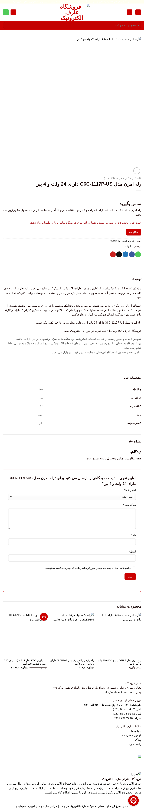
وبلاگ (138, 739)
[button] (138, 12)
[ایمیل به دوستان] (119, 254)
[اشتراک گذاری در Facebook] (132, 254)
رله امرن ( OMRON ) (115, 178)
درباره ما (136, 730)
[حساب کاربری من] (129, 12)
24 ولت (128, 246)
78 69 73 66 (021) (124, 713)
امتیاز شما (130, 490)
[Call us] (6, 12)
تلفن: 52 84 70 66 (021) (127, 709)
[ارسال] (6, 25)
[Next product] (138, 196)
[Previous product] (131, 196)
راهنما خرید (134, 744)
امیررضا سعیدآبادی (25, 806)
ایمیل (132, 551)
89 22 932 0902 (124, 718)
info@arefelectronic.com (119, 692)
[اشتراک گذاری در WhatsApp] (138, 254)
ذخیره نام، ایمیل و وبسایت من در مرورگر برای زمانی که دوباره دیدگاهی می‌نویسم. (87, 568)
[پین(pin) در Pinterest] (113, 254)
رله (131, 178)
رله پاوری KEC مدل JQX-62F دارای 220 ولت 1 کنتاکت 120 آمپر (25, 662)
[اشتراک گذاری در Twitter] (125, 254)
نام (133, 535)
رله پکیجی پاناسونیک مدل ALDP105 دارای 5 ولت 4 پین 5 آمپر (72, 662)
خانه (139, 178)
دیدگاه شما (129, 505)
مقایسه (133, 232)
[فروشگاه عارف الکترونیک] (72, 12)
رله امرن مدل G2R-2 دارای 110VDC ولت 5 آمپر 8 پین (119, 662)
